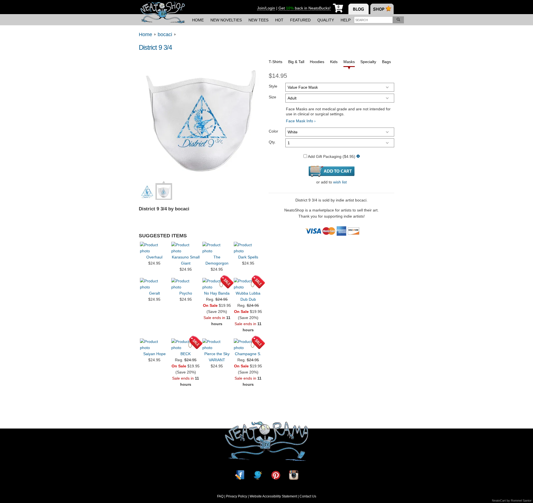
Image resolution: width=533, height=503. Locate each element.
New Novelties (226, 20)
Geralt (154, 293)
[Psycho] (186, 284)
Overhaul (154, 257)
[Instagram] (293, 475)
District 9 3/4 (155, 47)
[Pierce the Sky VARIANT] (217, 344)
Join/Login (266, 8)
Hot (279, 20)
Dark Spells (248, 257)
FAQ (220, 496)
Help (346, 20)
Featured (300, 20)
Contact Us (308, 496)
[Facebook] (239, 475)
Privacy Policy (236, 496)
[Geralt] (154, 284)
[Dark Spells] (248, 248)
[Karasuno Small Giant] (186, 248)
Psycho (185, 293)
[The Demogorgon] (217, 248)
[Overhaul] (154, 248)
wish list (340, 182)
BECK (185, 354)
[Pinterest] (275, 475)
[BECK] (186, 344)
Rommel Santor (521, 500)
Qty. (272, 142)
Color (273, 131)
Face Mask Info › (301, 121)
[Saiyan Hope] (154, 344)
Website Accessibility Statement (273, 496)
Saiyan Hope (154, 354)
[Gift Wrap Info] (358, 156)
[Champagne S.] (248, 344)
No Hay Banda (217, 293)
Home (198, 20)
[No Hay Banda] (217, 284)
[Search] (398, 19)
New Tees (258, 20)
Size (272, 97)
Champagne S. (248, 354)
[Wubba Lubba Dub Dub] (248, 284)
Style (273, 86)
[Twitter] (257, 475)
